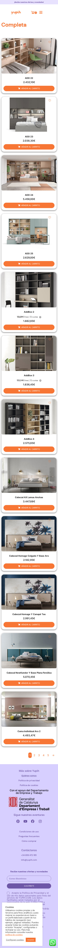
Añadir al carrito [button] (30, 88)
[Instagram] (40, 821)
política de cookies (14, 935)
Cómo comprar (29, 841)
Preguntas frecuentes (29, 836)
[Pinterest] (18, 821)
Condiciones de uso (29, 831)
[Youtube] (25, 821)
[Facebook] (32, 821)
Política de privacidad (29, 780)
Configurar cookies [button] (15, 940)
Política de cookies (29, 785)
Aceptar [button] (30, 940)
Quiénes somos (29, 775)
